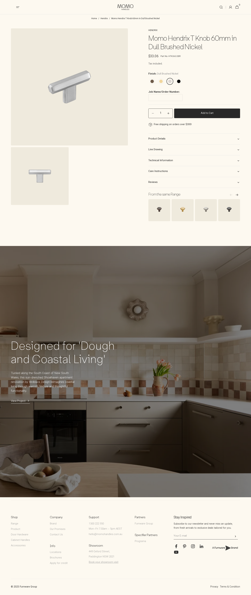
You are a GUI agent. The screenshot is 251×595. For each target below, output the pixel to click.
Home (94, 18)
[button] (221, 7)
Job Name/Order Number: (164, 92)
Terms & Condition (230, 587)
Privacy (214, 587)
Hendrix (104, 18)
